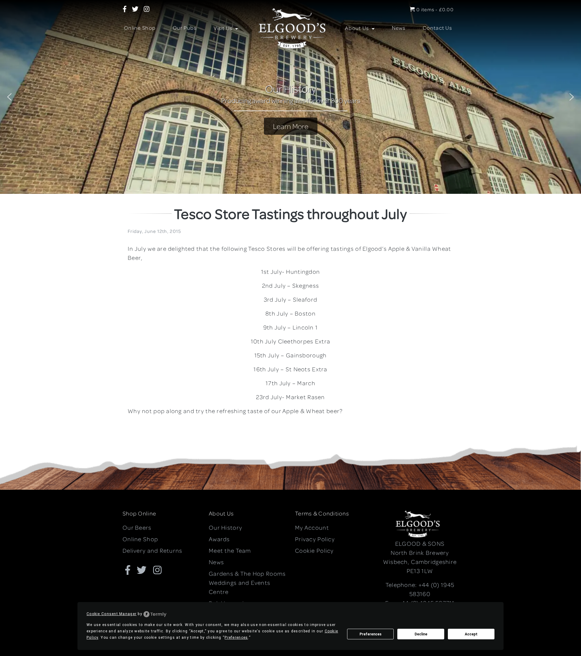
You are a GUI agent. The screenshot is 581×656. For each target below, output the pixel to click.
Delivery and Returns (152, 550)
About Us (357, 28)
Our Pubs (185, 28)
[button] (9, 97)
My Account (312, 527)
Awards (219, 538)
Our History (225, 527)
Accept (471, 634)
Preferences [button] (236, 637)
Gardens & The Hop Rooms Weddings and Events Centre (247, 582)
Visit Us (224, 28)
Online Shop (140, 28)
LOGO (289, 28)
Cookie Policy (314, 550)
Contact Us (437, 28)
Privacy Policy (315, 538)
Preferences (370, 634)
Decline (421, 634)
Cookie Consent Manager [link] (111, 614)
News (399, 28)
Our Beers (137, 527)
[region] (290, 97)
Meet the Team (230, 550)
